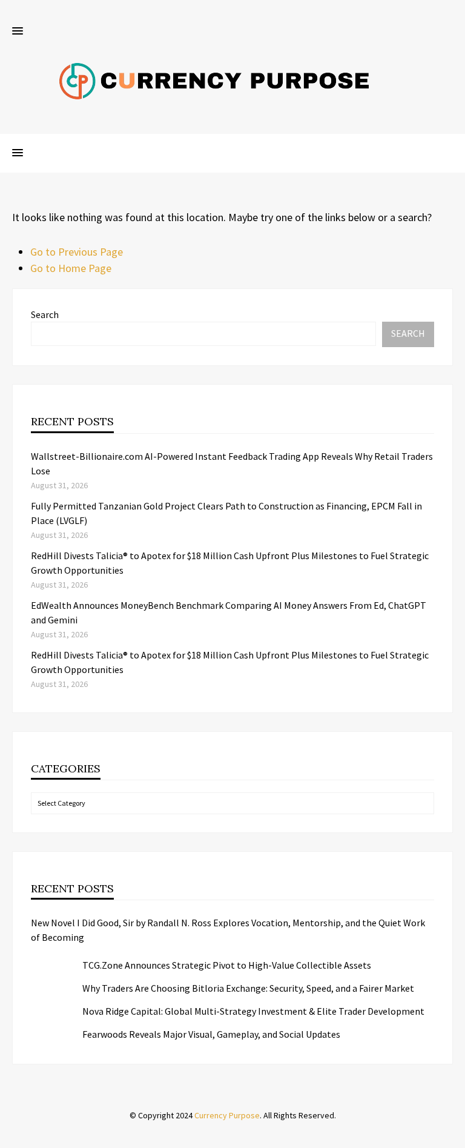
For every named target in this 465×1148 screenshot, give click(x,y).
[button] (17, 31)
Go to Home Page (70, 268)
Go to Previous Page (76, 252)
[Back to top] (453, 1136)
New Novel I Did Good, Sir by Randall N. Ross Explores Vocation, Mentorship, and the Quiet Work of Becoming (228, 930)
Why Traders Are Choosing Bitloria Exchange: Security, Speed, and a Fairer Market (248, 988)
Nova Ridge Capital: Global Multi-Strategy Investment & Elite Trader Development (253, 1011)
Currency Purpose (227, 1115)
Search (45, 314)
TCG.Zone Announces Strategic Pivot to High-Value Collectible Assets (226, 965)
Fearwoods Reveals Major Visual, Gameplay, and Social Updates (211, 1034)
